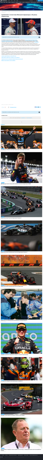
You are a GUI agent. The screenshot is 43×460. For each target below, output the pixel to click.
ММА (4, 2)
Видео (17, 0)
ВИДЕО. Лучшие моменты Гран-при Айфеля (8, 60)
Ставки (14, 0)
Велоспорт (38, 2)
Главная (9, 0)
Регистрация (31, 0)
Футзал (23, 2)
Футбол (2, 2)
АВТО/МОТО (5, 11)
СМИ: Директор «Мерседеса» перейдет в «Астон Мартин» (10, 57)
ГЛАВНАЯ (2, 11)
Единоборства (28, 2)
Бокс (6, 2)
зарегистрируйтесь (29, 117)
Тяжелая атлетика (33, 2)
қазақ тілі (40, 0)
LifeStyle (17, 2)
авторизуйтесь (23, 117)
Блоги (12, 0)
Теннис (20, 2)
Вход (34, 0)
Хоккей (9, 2)
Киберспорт (13, 2)
